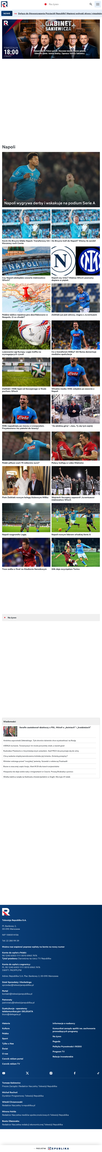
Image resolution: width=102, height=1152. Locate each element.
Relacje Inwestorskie (63, 1056)
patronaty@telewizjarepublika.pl (18, 1002)
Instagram (51, 1073)
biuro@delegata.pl (11, 1014)
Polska (5, 1033)
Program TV (59, 1051)
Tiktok (98, 1073)
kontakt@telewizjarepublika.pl (17, 993)
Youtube (3, 1073)
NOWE (6, 13)
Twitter (27, 1073)
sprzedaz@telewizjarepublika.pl (18, 985)
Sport (5, 1038)
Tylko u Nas (8, 1043)
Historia (6, 1023)
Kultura (6, 1028)
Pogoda (56, 1041)
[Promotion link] (51, 39)
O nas (5, 1053)
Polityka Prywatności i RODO (67, 1046)
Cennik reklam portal (12, 1058)
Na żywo (54, 4)
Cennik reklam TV (11, 1063)
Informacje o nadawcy (64, 1023)
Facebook (74, 1073)
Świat (5, 1048)
